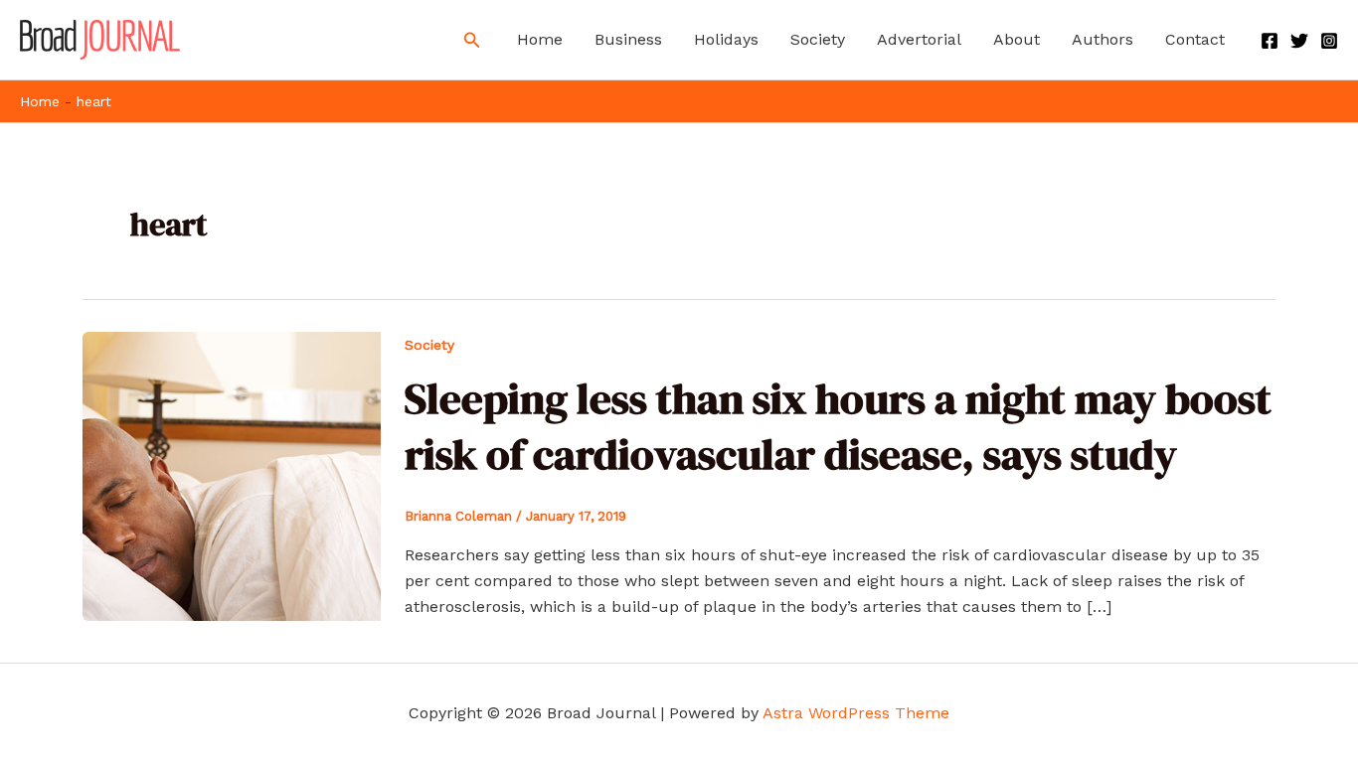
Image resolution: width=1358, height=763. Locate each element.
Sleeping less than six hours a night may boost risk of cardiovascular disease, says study (838, 426)
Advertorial (919, 39)
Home (540, 39)
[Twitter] (1299, 41)
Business (628, 39)
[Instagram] (1329, 41)
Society (817, 39)
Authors (1102, 39)
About (1016, 39)
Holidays (726, 39)
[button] (472, 40)
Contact (1195, 39)
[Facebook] (1269, 41)
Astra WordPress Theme (856, 712)
